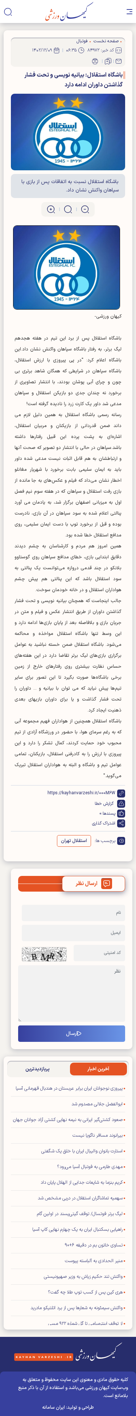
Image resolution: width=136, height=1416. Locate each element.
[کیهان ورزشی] (69, 11)
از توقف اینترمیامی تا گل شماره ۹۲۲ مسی (85, 1323)
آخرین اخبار (98, 1069)
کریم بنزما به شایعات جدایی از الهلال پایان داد (82, 1182)
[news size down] (85, 209)
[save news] (108, 61)
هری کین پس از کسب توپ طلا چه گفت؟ (85, 1292)
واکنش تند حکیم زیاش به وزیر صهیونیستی (83, 1276)
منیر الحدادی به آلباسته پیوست (94, 1261)
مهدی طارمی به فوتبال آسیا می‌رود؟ (90, 1167)
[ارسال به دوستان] (118, 61)
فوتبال (82, 41)
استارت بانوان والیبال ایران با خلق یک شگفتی (82, 1151)
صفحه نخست (106, 41)
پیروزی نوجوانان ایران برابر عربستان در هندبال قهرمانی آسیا (69, 1088)
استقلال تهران (74, 841)
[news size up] (50, 209)
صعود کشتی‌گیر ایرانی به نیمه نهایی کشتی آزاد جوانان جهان (68, 1120)
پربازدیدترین (37, 1069)
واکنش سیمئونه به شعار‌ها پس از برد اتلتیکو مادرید (76, 1308)
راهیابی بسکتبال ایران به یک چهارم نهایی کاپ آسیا (77, 1229)
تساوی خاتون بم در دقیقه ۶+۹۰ (94, 1245)
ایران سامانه (53, 1407)
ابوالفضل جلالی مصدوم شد (97, 1104)
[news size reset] (68, 209)
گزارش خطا (104, 803)
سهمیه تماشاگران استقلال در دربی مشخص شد (80, 1198)
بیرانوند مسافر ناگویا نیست (98, 1135)
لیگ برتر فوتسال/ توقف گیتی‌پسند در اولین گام (80, 1214)
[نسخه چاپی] (95, 61)
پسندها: (108, 813)
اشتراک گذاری (103, 823)
